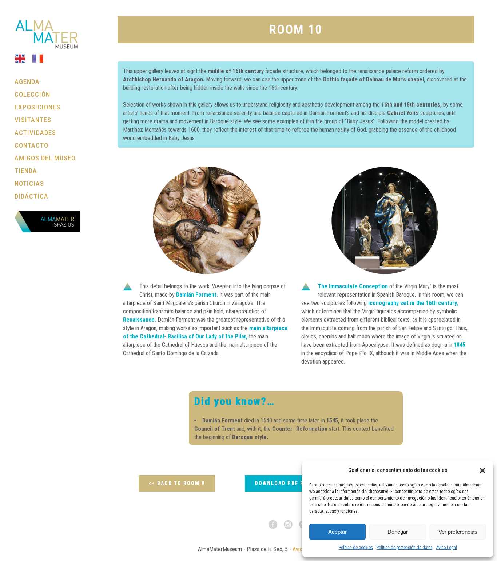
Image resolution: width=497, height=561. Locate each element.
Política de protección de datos (405, 547)
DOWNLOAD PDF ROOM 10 (290, 483)
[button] (482, 470)
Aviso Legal (446, 547)
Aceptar (337, 532)
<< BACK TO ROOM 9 (177, 483)
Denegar (397, 532)
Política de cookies (356, 547)
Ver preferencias (457, 532)
